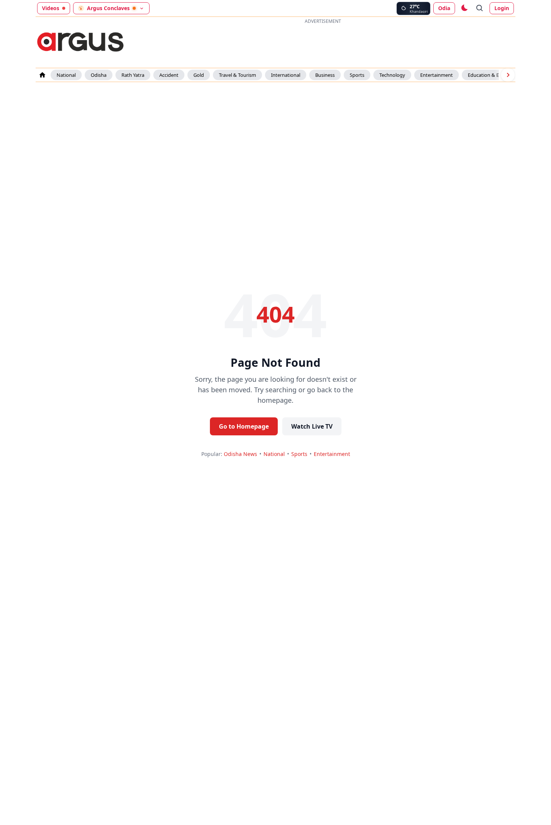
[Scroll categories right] (508, 75)
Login (501, 8)
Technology (392, 75)
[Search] (480, 8)
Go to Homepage (244, 426)
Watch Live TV (311, 426)
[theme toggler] (464, 8)
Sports (357, 75)
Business (325, 75)
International (285, 75)
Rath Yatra (132, 75)
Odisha (98, 75)
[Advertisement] (322, 43)
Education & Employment (496, 75)
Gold (198, 75)
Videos (50, 8)
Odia (444, 8)
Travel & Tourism (237, 75)
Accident (168, 75)
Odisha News (240, 453)
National (66, 75)
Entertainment (436, 75)
